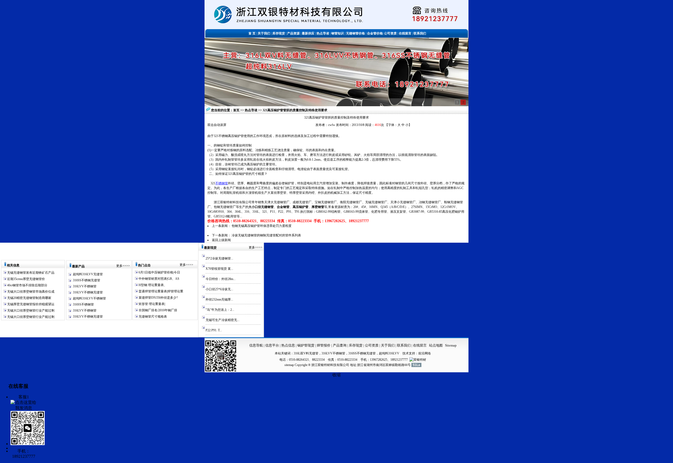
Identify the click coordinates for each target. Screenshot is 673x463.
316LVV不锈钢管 (84, 286)
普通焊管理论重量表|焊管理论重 (160, 291)
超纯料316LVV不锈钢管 (89, 298)
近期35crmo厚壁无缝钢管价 (25, 279)
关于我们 (388, 345)
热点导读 (251, 110)
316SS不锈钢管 (83, 304)
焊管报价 (323, 345)
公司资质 (372, 345)
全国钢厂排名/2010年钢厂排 (157, 310)
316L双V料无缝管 (306, 353)
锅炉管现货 (306, 345)
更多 (119, 266)
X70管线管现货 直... (219, 269)
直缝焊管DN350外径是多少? (158, 297)
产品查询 (340, 345)
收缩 (336, 375)
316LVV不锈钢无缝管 (88, 292)
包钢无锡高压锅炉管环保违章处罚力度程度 (262, 226)
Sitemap (451, 345)
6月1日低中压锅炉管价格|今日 (159, 272)
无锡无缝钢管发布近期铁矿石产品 (30, 272)
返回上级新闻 (221, 240)
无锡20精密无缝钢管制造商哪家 (28, 298)
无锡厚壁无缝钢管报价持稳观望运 (30, 304)
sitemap (289, 365)
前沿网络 (424, 353)
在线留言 (420, 345)
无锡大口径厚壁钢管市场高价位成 (30, 291)
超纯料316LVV (389, 353)
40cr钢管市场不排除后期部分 (26, 285)
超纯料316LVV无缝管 (88, 274)
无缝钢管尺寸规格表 (152, 316)
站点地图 (436, 345)
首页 (236, 110)
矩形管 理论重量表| (151, 304)
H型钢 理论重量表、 (152, 285)
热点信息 (288, 345)
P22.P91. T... (214, 330)
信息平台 (272, 345)
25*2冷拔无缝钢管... (219, 258)
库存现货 (355, 345)
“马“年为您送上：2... (220, 310)
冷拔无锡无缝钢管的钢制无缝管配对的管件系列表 (266, 235)
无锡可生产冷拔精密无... (222, 320)
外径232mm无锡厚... (219, 299)
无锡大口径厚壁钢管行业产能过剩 (30, 310)
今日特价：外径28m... (221, 279)
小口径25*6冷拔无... (219, 289)
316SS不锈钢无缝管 (86, 280)
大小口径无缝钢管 (261, 207)
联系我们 (404, 345)
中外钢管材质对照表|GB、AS (158, 279)
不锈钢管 (221, 183)
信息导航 (256, 345)
